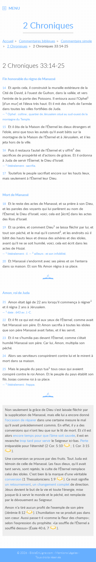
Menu (14, 8)
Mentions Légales (66, 552)
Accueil (7, 41)
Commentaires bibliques (37, 41)
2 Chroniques (17, 46)
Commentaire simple (76, 41)
